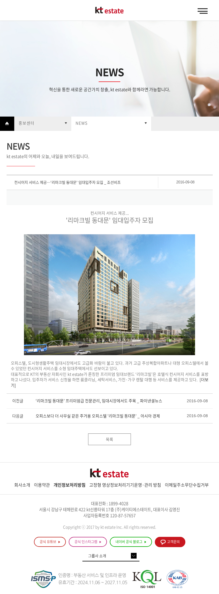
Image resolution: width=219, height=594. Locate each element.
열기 (42, 124)
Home (7, 124)
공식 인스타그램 (86, 541)
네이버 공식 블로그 (129, 541)
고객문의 (173, 541)
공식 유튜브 (48, 541)
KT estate (109, 10)
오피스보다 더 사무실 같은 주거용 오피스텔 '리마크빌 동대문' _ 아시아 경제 (98, 416)
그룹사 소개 (97, 555)
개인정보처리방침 (70, 485)
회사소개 (22, 485)
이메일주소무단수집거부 (187, 485)
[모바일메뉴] (203, 11)
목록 (109, 439)
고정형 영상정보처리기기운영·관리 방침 (125, 485)
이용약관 (42, 485)
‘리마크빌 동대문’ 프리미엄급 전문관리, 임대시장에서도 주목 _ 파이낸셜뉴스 (99, 400)
